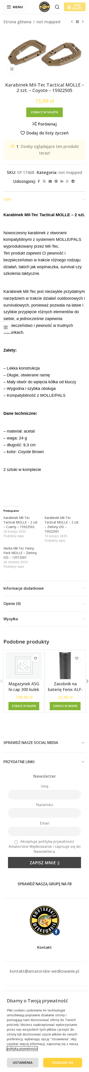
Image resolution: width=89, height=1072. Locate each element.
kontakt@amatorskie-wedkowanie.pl (44, 971)
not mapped (48, 21)
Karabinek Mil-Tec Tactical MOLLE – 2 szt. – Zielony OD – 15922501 (61, 524)
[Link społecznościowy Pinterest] (56, 181)
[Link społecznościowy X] (44, 181)
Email (44, 823)
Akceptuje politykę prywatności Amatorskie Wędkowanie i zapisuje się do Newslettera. (45, 846)
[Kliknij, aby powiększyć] (12, 69)
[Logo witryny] (44, 6)
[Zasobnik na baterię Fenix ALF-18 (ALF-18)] (65, 665)
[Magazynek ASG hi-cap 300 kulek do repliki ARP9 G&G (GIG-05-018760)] (24, 665)
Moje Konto (77, 6)
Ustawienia (22, 1062)
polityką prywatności (22, 1048)
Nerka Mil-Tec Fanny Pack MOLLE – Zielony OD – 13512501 (20, 553)
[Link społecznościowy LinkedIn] (62, 181)
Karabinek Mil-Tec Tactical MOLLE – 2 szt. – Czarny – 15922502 (20, 522)
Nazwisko (44, 804)
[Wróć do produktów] (77, 21)
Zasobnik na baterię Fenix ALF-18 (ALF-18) (65, 689)
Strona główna (17, 21)
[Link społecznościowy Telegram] (73, 181)
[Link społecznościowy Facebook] (38, 181)
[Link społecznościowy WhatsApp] (67, 181)
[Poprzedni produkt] (72, 21)
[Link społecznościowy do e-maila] (50, 181)
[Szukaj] (57, 6)
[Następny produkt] (83, 21)
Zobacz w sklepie (44, 112)
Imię (44, 786)
